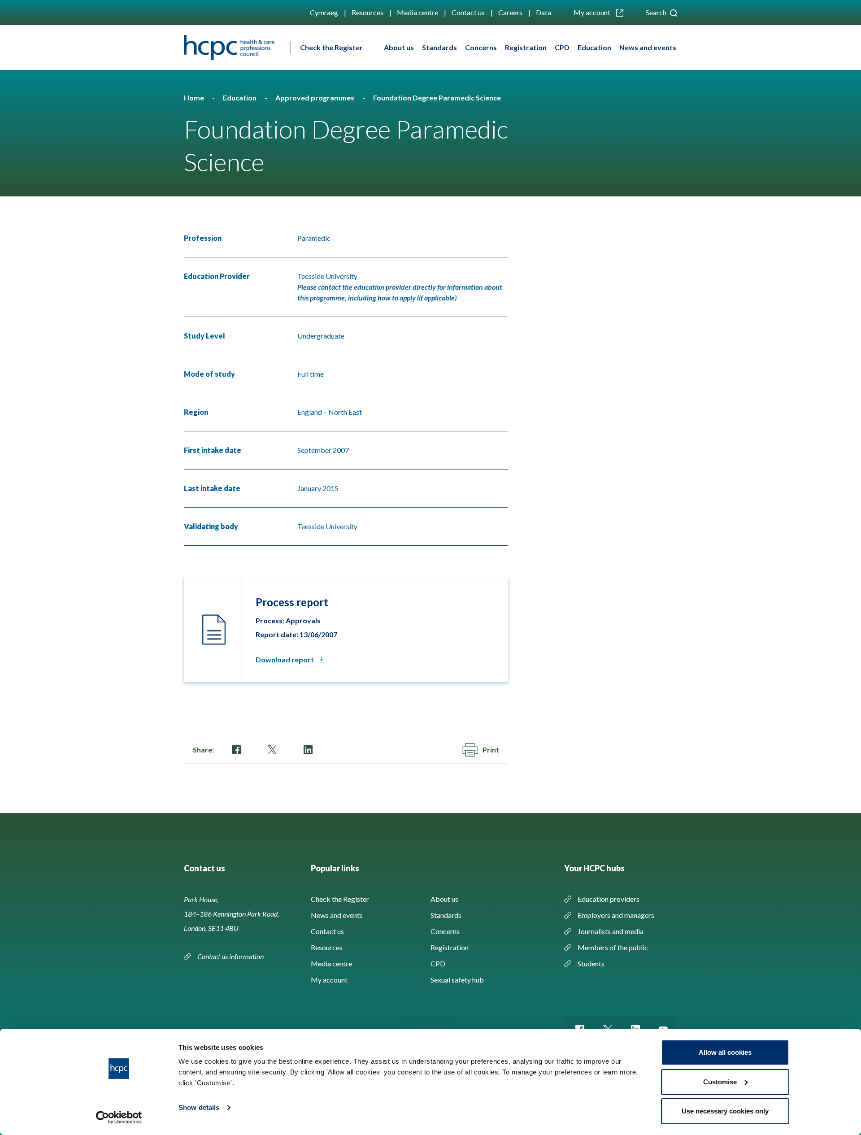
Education (594, 47)
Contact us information (231, 956)
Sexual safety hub (457, 979)
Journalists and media (611, 931)
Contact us (468, 12)
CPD (562, 47)
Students (591, 963)
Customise (720, 1082)
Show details (198, 1107)
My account (593, 12)
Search (657, 12)
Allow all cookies (725, 1052)
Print (491, 749)
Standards (439, 47)
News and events (647, 47)
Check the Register (331, 47)
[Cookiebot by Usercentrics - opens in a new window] (119, 1117)
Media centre (417, 12)
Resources (367, 12)
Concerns (481, 47)
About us (399, 47)
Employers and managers (616, 915)
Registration (526, 47)
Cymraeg (324, 12)
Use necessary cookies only (725, 1111)
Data (543, 12)
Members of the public (613, 947)
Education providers (608, 899)
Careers (510, 12)
